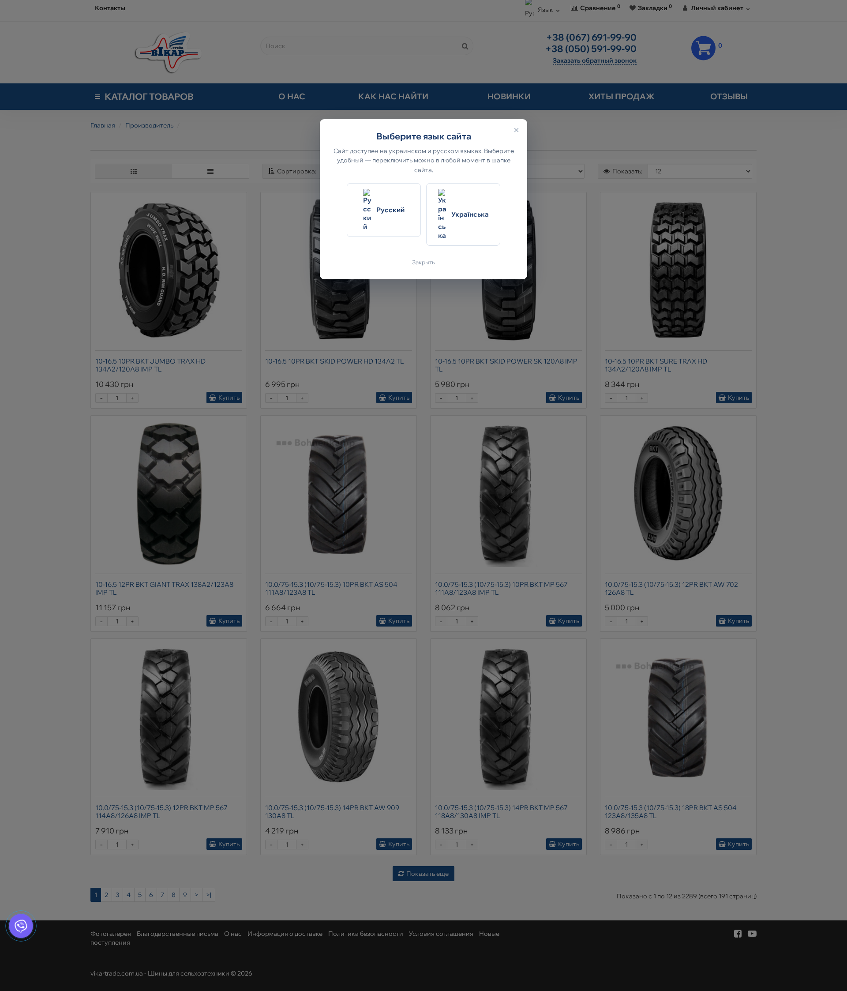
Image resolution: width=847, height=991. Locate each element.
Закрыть (423, 262)
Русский (390, 210)
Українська (470, 214)
